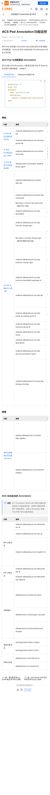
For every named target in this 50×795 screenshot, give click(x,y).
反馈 (28, 690)
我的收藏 (42, 41)
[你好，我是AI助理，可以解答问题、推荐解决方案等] (36, 9)
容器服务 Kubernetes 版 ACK (16, 20)
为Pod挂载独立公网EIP (8, 288)
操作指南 (7, 22)
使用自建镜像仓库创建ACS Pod (8, 455)
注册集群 (15, 22)
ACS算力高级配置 (10, 25)
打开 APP (43, 3)
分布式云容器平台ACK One (38, 20)
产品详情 (24, 41)
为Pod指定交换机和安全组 (8, 136)
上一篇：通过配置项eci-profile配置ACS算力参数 (11, 678)
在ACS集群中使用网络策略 (8, 165)
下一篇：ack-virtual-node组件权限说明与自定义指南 (35, 678)
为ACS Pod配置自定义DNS (8, 152)
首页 (3, 20)
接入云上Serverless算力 (29, 22)
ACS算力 (42, 22)
